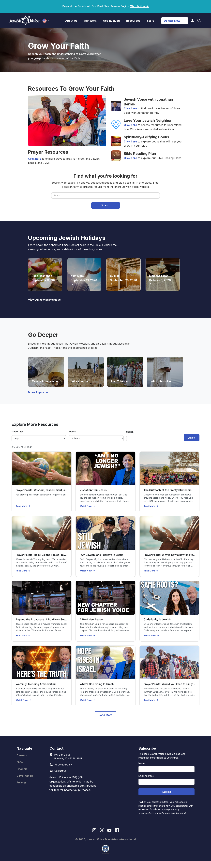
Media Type (17, 431)
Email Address (146, 775)
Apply (191, 437)
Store (150, 20)
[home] (24, 21)
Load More (105, 715)
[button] (71, 20)
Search (130, 432)
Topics (72, 431)
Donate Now (172, 20)
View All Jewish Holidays (44, 299)
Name (141, 763)
